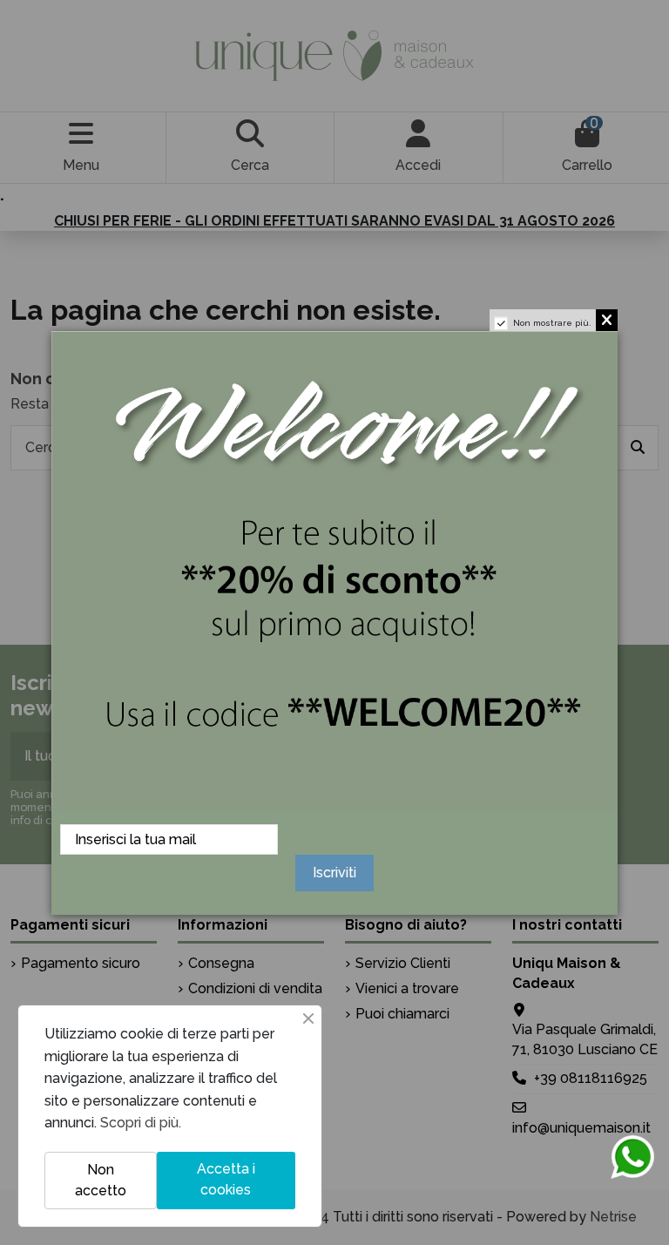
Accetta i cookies (226, 1179)
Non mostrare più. (552, 323)
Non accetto (100, 1180)
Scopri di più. (140, 1122)
